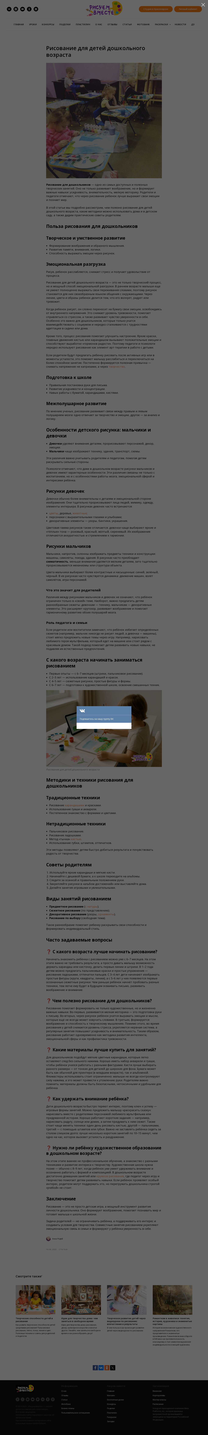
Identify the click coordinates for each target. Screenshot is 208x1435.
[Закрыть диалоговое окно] (203, 5)
